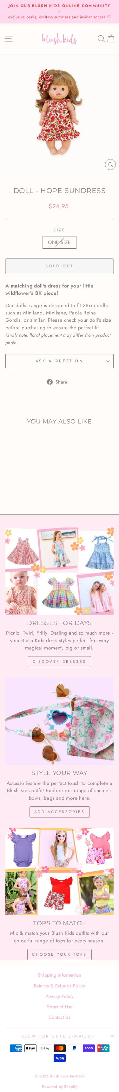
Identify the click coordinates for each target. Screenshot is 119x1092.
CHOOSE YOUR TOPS (59, 954)
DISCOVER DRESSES (59, 661)
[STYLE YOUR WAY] (59, 721)
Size (59, 230)
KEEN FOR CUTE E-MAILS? (58, 1036)
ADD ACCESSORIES (59, 812)
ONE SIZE (59, 242)
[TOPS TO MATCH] (59, 871)
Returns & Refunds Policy (59, 986)
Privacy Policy (59, 996)
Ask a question (60, 361)
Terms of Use (60, 1007)
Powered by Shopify (59, 1086)
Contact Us (59, 1017)
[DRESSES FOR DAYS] (59, 571)
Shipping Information (60, 975)
